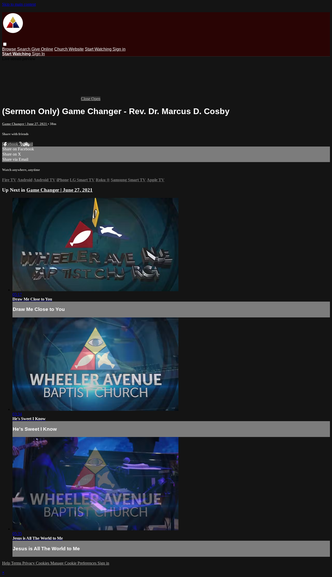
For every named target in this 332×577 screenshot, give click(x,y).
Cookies (43, 563)
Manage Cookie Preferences (74, 563)
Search (24, 49)
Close (86, 98)
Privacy (29, 563)
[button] (4, 44)
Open (95, 98)
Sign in (119, 49)
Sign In (38, 54)
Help (6, 563)
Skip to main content (19, 4)
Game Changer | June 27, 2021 (25, 124)
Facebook (10, 144)
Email (28, 144)
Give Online (42, 49)
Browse (9, 49)
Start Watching (99, 49)
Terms (16, 563)
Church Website (69, 49)
